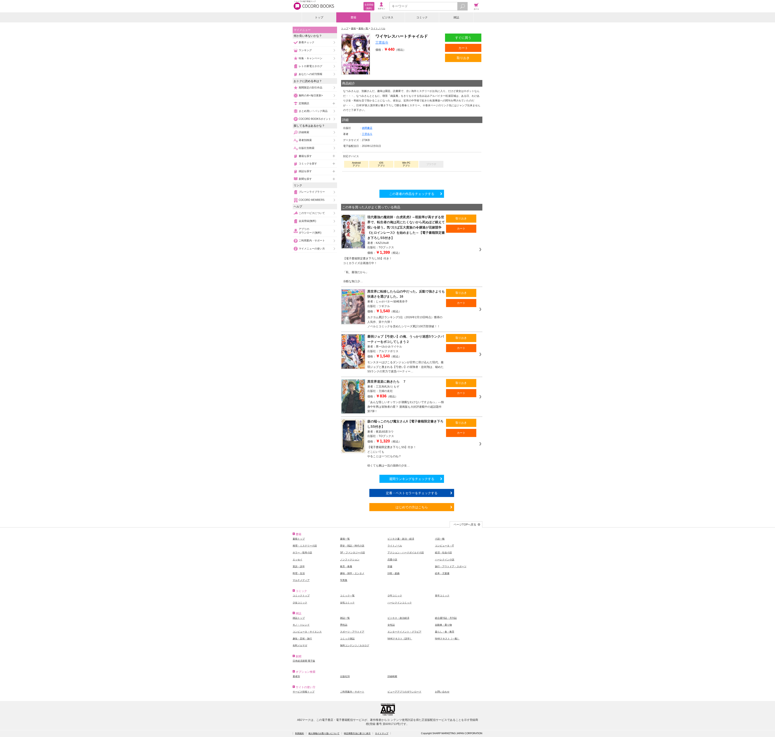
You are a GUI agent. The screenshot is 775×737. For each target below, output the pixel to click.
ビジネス (387, 17)
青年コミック (442, 595)
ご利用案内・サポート (312, 240)
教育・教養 (346, 566)
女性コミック (347, 602)
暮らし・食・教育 (444, 631)
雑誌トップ (299, 618)
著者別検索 (305, 140)
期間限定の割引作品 (310, 87)
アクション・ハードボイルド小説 (406, 552)
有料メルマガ (300, 645)
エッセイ (297, 559)
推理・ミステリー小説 (305, 545)
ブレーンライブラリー (312, 191)
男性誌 (343, 624)
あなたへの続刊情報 (310, 74)
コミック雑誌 (347, 638)
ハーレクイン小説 (444, 559)
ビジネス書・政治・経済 (401, 538)
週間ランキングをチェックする (411, 479)
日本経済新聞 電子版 (304, 660)
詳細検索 (304, 132)
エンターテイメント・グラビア (404, 631)
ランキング (305, 50)
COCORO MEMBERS (312, 199)
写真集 (343, 580)
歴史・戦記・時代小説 (352, 545)
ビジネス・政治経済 (398, 618)
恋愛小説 (392, 559)
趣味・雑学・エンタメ (352, 573)
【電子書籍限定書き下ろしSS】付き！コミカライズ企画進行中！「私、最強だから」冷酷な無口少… (367, 270)
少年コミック (395, 595)
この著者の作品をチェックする (411, 194)
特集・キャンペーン (310, 58)
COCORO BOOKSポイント (315, 118)
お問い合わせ (442, 691)
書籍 (353, 17)
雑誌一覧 (345, 618)
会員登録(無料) (307, 220)
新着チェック (306, 42)
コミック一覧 (347, 595)
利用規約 (299, 733)
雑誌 (456, 17)
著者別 (296, 676)
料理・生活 (299, 573)
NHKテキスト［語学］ (400, 638)
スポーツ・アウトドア (352, 631)
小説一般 (440, 538)
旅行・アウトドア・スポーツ (450, 566)
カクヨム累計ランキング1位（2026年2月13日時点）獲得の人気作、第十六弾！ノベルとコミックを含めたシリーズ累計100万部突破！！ (404, 322)
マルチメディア (301, 580)
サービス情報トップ (303, 691)
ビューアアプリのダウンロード (404, 691)
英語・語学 (299, 566)
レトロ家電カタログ (310, 66)
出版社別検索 (306, 148)
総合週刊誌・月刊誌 (446, 618)
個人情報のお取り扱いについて (323, 733)
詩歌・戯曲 (394, 573)
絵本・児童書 (442, 573)
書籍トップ (299, 538)
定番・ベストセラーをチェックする (412, 493)
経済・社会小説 (443, 552)
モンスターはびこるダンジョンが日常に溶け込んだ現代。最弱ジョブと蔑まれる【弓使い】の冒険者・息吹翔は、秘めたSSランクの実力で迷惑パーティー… (405, 367)
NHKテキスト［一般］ (447, 638)
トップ (319, 17)
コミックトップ (301, 595)
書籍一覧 (345, 538)
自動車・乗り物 (443, 624)
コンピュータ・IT (444, 545)
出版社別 (345, 676)
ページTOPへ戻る (464, 524)
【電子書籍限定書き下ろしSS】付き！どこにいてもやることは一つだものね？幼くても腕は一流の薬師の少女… (391, 456)
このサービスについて (312, 213)
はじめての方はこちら (412, 507)
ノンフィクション (349, 559)
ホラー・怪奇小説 (302, 552)
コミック (422, 17)
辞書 (390, 566)
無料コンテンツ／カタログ (354, 645)
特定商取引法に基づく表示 (357, 733)
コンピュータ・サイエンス (307, 631)
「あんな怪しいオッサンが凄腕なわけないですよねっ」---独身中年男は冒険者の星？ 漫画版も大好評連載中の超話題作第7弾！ (405, 406)
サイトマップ (381, 733)
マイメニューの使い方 (312, 248)
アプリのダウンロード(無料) (310, 230)
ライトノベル (395, 545)
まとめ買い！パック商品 (313, 111)
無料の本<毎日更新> (311, 95)
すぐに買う (463, 37)
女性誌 (391, 624)
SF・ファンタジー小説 (352, 552)
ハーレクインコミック (400, 602)
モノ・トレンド (301, 624)
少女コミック (300, 602)
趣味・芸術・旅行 (302, 638)
